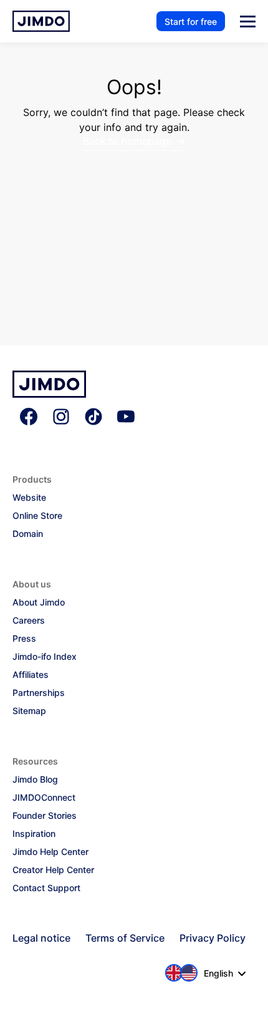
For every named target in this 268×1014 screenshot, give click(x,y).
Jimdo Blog (35, 779)
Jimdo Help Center (50, 851)
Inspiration (33, 833)
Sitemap (29, 710)
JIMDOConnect (43, 797)
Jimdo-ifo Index (44, 656)
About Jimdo (38, 602)
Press (24, 638)
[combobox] (206, 973)
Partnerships (38, 692)
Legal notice (41, 938)
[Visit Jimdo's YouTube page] (126, 417)
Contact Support (46, 887)
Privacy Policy (212, 938)
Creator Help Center (53, 869)
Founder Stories (44, 815)
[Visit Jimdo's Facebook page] (28, 417)
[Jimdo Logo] (41, 21)
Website (29, 497)
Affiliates (30, 674)
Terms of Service (125, 938)
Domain (27, 533)
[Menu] (248, 21)
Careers (28, 620)
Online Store (37, 515)
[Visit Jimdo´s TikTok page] (93, 417)
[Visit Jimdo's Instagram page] (61, 417)
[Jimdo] (49, 394)
